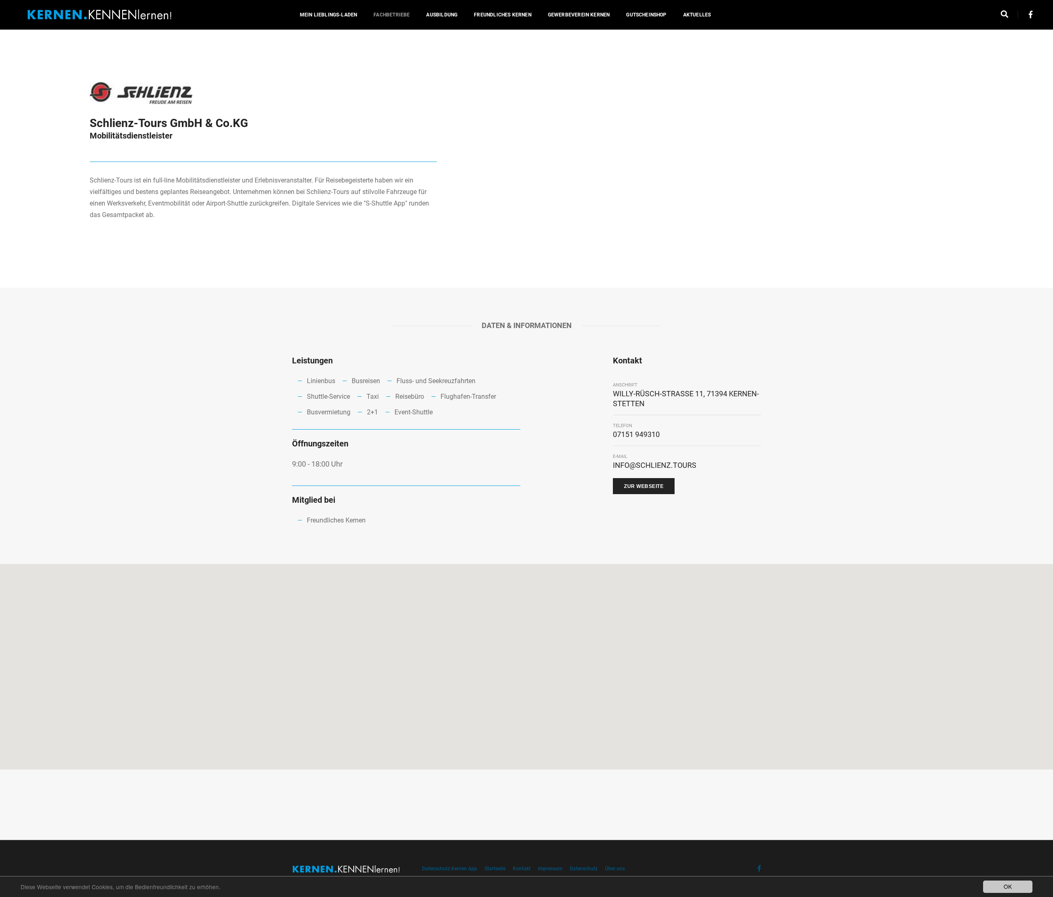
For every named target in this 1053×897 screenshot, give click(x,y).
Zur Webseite (643, 486)
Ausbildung (441, 15)
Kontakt (522, 869)
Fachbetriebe (391, 15)
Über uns (615, 869)
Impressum (550, 869)
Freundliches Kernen (502, 15)
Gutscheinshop (646, 15)
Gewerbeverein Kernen (579, 15)
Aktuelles (697, 15)
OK (1008, 886)
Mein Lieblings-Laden (328, 15)
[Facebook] (1028, 14)
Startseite (495, 869)
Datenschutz (584, 869)
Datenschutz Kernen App (449, 869)
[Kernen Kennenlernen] (100, 14)
